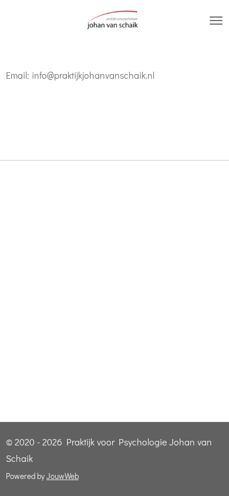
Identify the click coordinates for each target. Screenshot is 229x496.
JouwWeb (62, 476)
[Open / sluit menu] (216, 20)
